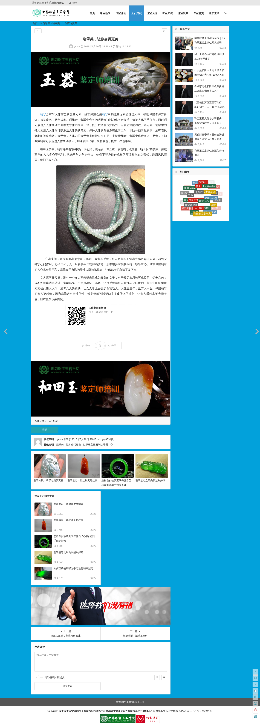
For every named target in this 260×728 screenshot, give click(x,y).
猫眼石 (185, 206)
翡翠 (43, 114)
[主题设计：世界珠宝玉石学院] (117, 722)
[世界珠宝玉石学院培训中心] (51, 16)
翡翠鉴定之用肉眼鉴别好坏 (150, 480)
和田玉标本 (187, 198)
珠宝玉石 (204, 184)
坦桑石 (199, 180)
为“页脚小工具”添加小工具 (130, 701)
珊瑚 (203, 212)
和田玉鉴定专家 (202, 198)
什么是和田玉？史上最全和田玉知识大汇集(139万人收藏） (209, 75)
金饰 (196, 206)
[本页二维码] (255, 716)
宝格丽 (217, 193)
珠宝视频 (183, 13)
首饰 (211, 207)
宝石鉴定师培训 (206, 181)
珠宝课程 (120, 13)
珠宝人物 (152, 13)
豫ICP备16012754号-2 (188, 710)
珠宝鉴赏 (198, 13)
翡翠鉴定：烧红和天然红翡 (82, 480)
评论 (118, 46)
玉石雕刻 (199, 190)
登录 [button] (74, 2)
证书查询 (214, 13)
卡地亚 (206, 191)
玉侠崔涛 (208, 214)
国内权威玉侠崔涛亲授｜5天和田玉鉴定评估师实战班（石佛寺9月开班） (210, 42)
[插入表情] (157, 677)
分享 (113, 345)
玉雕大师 (198, 215)
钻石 (204, 206)
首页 (92, 13)
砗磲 (213, 192)
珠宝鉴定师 (191, 190)
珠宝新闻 (105, 13)
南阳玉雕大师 (196, 184)
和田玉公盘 (211, 185)
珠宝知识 (167, 13)
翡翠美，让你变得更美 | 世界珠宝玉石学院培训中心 (84, 444)
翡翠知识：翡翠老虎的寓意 (48, 480)
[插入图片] (164, 677)
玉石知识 (136, 13)
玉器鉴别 (195, 212)
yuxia (77, 46)
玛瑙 (189, 205)
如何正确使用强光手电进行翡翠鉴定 (73, 568)
